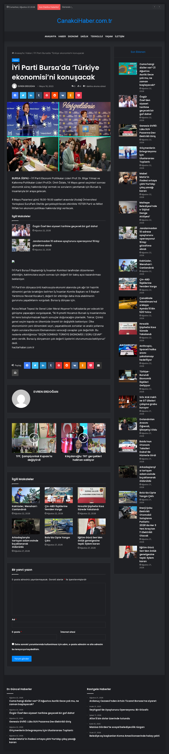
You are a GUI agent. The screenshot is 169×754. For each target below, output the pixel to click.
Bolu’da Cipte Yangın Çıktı (57, 539)
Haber (62, 36)
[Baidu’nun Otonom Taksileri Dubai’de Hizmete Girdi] (128, 446)
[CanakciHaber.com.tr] (84, 21)
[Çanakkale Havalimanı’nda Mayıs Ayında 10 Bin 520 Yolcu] (128, 303)
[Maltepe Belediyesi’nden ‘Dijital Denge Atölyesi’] (128, 207)
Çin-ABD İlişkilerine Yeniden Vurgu (56, 508)
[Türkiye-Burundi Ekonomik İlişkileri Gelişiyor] (128, 376)
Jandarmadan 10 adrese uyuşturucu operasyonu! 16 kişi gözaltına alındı (148, 239)
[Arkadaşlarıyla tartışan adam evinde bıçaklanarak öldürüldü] (26, 526)
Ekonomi (73, 36)
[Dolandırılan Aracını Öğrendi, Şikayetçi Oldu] (128, 424)
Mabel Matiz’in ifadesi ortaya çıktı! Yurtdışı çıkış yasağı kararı (148, 182)
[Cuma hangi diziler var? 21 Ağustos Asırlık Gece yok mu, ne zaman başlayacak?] (128, 68)
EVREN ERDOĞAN (26, 86)
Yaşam (109, 36)
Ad (14, 619)
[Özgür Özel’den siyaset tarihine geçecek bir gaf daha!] (21, 230)
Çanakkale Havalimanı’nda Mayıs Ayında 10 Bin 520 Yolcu (148, 305)
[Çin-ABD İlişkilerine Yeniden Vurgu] (59, 495)
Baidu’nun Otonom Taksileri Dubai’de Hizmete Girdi (147, 448)
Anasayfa (50, 36)
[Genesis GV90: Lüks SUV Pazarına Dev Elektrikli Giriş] (128, 130)
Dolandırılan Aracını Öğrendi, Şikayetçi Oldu (148, 424)
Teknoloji (97, 36)
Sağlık (84, 36)
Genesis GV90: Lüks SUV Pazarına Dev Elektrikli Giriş (89, 7)
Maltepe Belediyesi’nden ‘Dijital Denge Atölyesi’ (148, 209)
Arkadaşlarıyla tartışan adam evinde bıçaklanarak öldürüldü (25, 542)
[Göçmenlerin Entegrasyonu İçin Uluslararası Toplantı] (128, 152)
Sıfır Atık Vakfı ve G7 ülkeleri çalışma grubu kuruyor (148, 402)
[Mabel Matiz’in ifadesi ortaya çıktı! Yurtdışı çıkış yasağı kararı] (128, 178)
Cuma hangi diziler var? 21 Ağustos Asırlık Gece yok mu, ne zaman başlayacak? (147, 74)
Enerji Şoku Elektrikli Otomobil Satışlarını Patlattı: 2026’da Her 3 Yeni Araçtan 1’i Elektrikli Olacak (147, 521)
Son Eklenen (138, 51)
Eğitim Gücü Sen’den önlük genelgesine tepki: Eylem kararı (90, 540)
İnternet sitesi (68, 632)
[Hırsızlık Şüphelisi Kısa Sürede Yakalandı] (92, 495)
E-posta (17, 632)
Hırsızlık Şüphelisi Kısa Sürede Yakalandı (91, 508)
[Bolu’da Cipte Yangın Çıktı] (59, 526)
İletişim (119, 36)
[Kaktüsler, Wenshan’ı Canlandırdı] (26, 495)
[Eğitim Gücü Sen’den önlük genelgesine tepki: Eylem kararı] (92, 526)
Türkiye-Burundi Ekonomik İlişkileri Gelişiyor (145, 378)
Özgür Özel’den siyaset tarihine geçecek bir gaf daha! (65, 226)
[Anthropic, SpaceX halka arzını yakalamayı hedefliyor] (128, 350)
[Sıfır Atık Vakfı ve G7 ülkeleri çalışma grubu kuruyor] (128, 402)
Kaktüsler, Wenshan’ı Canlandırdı (24, 508)
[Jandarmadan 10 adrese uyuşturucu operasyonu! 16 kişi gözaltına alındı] (21, 245)
